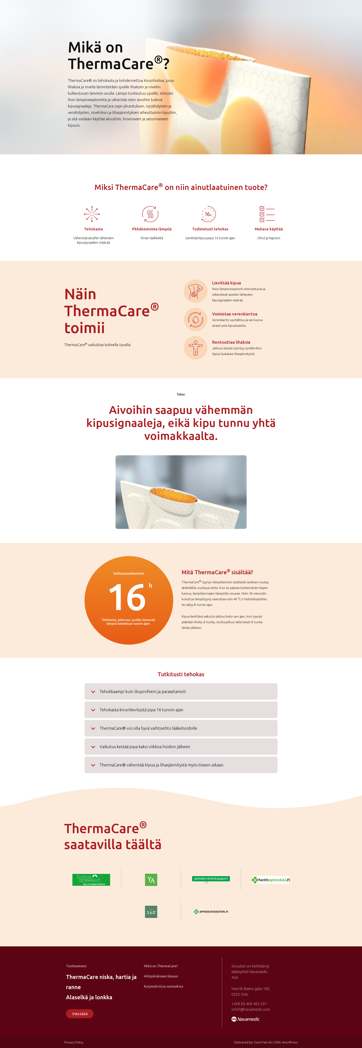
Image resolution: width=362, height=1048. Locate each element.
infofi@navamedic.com (251, 1009)
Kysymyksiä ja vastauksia (163, 986)
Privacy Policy (73, 1042)
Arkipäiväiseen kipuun (161, 976)
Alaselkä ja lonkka (89, 997)
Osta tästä (79, 1014)
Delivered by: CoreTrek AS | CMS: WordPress (266, 1042)
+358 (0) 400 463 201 (249, 1004)
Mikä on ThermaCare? (161, 966)
